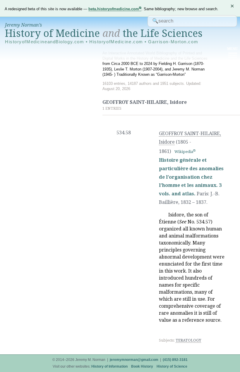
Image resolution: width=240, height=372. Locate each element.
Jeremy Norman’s (23, 25)
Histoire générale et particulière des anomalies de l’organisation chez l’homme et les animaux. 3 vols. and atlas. (191, 177)
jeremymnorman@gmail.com (134, 360)
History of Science (172, 366)
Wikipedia (183, 151)
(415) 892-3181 (175, 360)
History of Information (109, 366)
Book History (142, 366)
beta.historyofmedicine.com (113, 9)
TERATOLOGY (188, 340)
